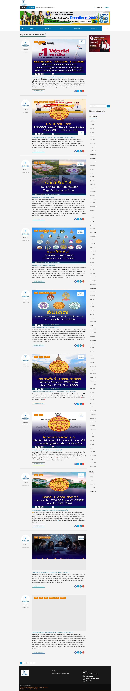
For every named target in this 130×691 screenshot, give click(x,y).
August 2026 (92, 121)
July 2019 (92, 436)
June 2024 (92, 217)
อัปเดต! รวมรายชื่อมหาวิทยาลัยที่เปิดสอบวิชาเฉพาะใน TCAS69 (45, 328)
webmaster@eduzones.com (92, 674)
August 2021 (92, 343)
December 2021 (93, 329)
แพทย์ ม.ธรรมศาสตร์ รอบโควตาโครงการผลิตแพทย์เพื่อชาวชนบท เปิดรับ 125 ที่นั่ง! (50, 510)
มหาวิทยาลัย (41, 42)
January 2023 (92, 280)
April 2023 (92, 269)
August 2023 (92, 254)
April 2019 (92, 447)
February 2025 (93, 187)
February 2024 (93, 232)
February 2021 (93, 366)
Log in (91, 480)
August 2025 (92, 165)
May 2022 (92, 310)
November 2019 (93, 421)
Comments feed (93, 487)
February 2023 (93, 277)
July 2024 (92, 213)
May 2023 (92, 265)
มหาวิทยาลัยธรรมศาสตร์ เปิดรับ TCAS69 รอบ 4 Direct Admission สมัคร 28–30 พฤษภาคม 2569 (53, 137)
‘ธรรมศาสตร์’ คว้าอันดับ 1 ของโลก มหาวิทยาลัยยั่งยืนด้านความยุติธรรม (47, 77)
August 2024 (92, 210)
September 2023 (93, 251)
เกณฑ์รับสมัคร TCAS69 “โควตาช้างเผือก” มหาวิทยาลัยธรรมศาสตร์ (47, 450)
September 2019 (93, 429)
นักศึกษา (41, 230)
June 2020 (92, 395)
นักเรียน (45, 102)
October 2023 (92, 247)
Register (91, 476)
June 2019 (92, 440)
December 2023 (93, 239)
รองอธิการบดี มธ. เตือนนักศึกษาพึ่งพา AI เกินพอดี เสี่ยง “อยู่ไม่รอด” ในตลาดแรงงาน (51, 572)
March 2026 (92, 139)
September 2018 (93, 462)
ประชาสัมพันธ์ (89, 681)
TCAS (40, 102)
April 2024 (92, 225)
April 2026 (92, 135)
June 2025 (92, 173)
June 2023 (92, 262)
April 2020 (92, 403)
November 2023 (93, 243)
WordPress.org (93, 491)
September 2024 (93, 206)
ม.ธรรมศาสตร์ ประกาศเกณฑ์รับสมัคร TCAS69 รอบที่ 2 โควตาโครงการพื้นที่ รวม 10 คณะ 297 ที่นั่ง (54, 392)
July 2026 (92, 124)
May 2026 (92, 132)
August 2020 (92, 388)
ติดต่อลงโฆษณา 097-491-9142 (92, 679)
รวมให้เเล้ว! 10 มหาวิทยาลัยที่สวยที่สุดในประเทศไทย (43, 197)
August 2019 (92, 433)
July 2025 (92, 169)
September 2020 (93, 384)
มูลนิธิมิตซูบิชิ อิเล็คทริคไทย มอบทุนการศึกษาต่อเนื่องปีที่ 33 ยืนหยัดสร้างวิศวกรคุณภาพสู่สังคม (52, 633)
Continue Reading (38, 90)
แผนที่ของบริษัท (89, 676)
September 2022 (93, 295)
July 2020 (92, 392)
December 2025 (93, 150)
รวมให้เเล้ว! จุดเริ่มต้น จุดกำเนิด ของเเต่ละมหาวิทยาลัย (43, 265)
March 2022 (92, 318)
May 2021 (92, 355)
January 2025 (92, 191)
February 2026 (93, 143)
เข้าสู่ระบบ (107, 7)
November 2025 (93, 154)
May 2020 (92, 399)
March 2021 (92, 362)
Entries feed (92, 484)
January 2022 (92, 325)
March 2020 (92, 407)
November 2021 (93, 332)
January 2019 (92, 459)
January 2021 (92, 369)
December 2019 (93, 418)
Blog (36, 42)
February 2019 (93, 455)
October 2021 (92, 336)
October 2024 (92, 202)
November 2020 (93, 377)
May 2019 (92, 444)
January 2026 (92, 147)
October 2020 (92, 381)
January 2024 (92, 236)
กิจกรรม (41, 597)
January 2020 (92, 414)
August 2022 (92, 299)
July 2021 (92, 347)
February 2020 (93, 410)
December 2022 (93, 284)
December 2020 (93, 373)
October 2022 (92, 291)
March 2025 (92, 184)
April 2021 (92, 358)
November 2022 (93, 288)
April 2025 (92, 180)
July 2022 (92, 303)
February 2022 (93, 321)
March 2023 (92, 273)
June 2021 (92, 351)
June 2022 (92, 306)
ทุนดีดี (46, 597)
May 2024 (92, 221)
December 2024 (93, 195)
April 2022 (92, 314)
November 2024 (93, 199)
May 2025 (92, 176)
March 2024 (92, 228)
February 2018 (93, 466)
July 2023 (92, 258)
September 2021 (93, 340)
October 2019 (92, 425)
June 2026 (92, 128)
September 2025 (93, 162)
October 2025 (92, 158)
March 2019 (92, 451)
